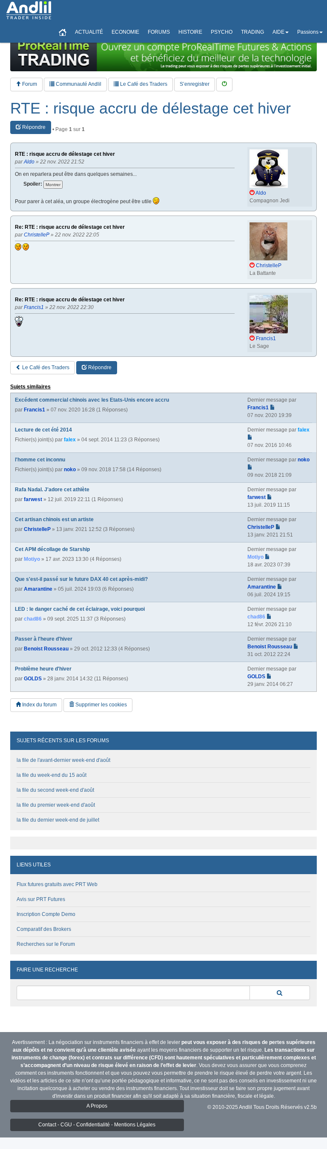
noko (70, 469)
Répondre (33, 127)
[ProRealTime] (163, 53)
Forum (29, 84)
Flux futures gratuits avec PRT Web (57, 884)
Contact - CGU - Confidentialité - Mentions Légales (96, 1125)
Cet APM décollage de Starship (52, 549)
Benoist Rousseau (46, 649)
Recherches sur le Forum (46, 944)
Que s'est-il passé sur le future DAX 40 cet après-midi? (81, 579)
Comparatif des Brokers (44, 929)
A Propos (96, 1106)
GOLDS (33, 679)
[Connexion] (224, 84)
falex (70, 440)
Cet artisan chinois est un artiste (54, 519)
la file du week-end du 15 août (51, 775)
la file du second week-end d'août (55, 790)
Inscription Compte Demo (46, 914)
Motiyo (32, 559)
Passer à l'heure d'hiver (43, 639)
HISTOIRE (190, 32)
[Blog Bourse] (28, 10)
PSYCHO (221, 32)
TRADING (252, 32)
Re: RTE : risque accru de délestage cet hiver (70, 227)
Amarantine (38, 589)
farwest (33, 499)
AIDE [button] (278, 32)
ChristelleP (37, 529)
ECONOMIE (125, 32)
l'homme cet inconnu (40, 460)
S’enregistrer (194, 84)
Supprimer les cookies (100, 705)
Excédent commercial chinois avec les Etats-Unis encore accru (92, 400)
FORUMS (159, 32)
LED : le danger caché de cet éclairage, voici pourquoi (80, 609)
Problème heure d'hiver (43, 669)
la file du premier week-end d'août (56, 805)
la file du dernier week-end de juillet (58, 820)
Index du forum (39, 705)
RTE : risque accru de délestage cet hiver (150, 108)
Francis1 (34, 410)
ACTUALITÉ (89, 32)
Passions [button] (307, 32)
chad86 (33, 619)
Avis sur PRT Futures (41, 899)
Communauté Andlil (77, 84)
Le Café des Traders (143, 84)
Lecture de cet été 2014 (43, 430)
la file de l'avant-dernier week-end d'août (63, 760)
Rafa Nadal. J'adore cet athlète (52, 490)
